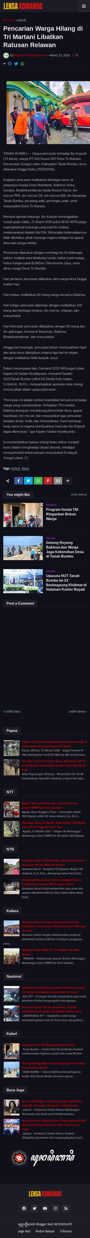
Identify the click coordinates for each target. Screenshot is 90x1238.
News (25, 468)
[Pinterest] (48, 480)
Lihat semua (79, 494)
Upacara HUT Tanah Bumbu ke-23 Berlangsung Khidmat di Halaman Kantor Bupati (66, 582)
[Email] (58, 480)
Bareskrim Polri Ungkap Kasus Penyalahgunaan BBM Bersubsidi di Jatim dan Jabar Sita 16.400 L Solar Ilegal (54, 1125)
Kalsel (22, 20)
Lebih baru (12, 711)
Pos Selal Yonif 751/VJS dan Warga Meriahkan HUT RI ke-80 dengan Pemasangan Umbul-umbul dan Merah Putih (54, 765)
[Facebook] (10, 64)
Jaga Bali (24, 1231)
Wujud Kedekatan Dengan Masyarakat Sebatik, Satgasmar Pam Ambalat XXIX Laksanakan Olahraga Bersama (53, 926)
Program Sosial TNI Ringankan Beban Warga (62, 514)
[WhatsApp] (22, 64)
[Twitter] (16, 64)
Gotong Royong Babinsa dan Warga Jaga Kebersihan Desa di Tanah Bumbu (65, 549)
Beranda (9, 20)
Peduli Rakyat (45, 1231)
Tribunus (66, 1231)
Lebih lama (77, 711)
